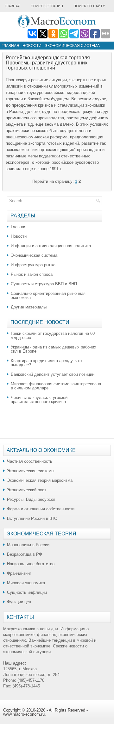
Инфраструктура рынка (33, 264)
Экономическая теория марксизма (40, 480)
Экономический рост (26, 489)
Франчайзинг (19, 573)
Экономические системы (30, 470)
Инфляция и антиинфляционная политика (51, 245)
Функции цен (19, 602)
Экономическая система (72, 45)
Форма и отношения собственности (40, 509)
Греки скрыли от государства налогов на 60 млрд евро (53, 335)
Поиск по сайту (89, 6)
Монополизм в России (28, 544)
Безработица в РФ (24, 554)
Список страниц (47, 6)
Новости (31, 45)
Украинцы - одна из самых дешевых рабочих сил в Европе (53, 349)
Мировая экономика (26, 582)
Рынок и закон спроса (32, 274)
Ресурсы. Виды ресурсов (31, 499)
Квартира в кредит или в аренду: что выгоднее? (46, 362)
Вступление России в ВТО (32, 518)
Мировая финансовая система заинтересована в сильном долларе (56, 385)
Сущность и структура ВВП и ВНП (44, 284)
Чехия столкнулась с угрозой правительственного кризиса (39, 399)
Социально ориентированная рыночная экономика (48, 295)
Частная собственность (29, 461)
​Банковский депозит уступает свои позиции (52, 374)
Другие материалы (29, 307)
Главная (12, 6)
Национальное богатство (30, 563)
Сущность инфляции (27, 592)
